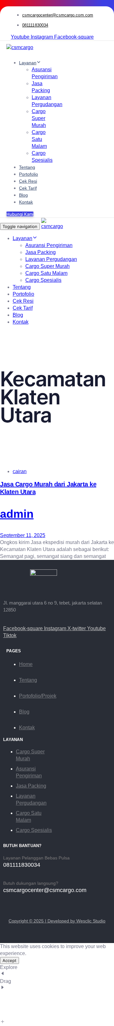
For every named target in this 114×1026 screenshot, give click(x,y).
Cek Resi (28, 181)
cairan (20, 471)
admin (17, 513)
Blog (23, 195)
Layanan (27, 62)
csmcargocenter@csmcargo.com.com (57, 15)
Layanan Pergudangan (51, 259)
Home (26, 664)
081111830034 (35, 25)
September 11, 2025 (22, 535)
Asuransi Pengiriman (49, 245)
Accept (9, 960)
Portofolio (28, 174)
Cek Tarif (28, 188)
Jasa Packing (40, 252)
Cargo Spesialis (43, 280)
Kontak (26, 202)
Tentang (27, 167)
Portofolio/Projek (37, 696)
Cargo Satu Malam (39, 139)
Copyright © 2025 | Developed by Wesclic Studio (57, 920)
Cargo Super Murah (39, 118)
